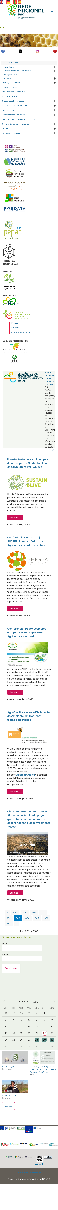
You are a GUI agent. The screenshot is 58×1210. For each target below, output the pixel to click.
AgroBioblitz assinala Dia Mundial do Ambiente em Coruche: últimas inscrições (28, 716)
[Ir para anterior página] (7, 912)
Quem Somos (8, 67)
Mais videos (8, 1106)
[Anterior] (49, 450)
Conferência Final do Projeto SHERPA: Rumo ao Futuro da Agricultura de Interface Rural (26, 541)
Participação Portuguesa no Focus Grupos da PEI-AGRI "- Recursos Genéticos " (43, 1069)
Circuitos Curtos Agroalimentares (15, 124)
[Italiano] (12, 1)
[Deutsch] (9, 1)
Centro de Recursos (10, 96)
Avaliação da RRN (10, 75)
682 (9, 918)
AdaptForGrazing (25, 774)
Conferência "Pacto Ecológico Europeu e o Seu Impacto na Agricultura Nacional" (26, 632)
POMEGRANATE (9, 1095)
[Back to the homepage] (25, 12)
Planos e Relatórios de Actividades (17, 71)
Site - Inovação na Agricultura (13, 92)
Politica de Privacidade (29, 1172)
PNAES (14, 322)
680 (34, 912)
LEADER (5, 129)
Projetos (15, 327)
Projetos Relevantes (10, 110)
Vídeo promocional (20, 332)
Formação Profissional (11, 133)
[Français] (5, 1)
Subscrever (11, 968)
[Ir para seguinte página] (16, 923)
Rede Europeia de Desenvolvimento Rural (19, 119)
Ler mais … (15, 517)
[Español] (19, 1)
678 (15, 912)
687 (9, 923)
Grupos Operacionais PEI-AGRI (14, 106)
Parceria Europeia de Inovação (14, 115)
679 (25, 912)
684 (27, 918)
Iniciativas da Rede (9, 87)
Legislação (7, 78)
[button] (52, 12)
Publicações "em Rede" (11, 83)
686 (46, 918)
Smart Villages (8, 1066)
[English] (2, 1)
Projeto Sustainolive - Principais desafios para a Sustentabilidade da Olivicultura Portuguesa (28, 463)
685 (37, 918)
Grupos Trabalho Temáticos (13, 101)
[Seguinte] (53, 450)
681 (43, 912)
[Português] (16, 1)
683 (18, 918)
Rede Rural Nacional (10, 63)
